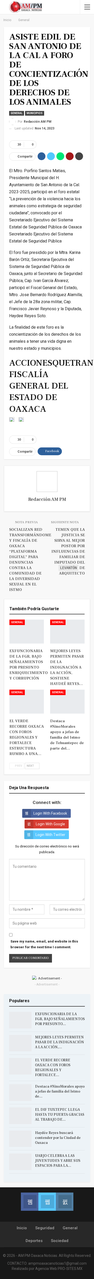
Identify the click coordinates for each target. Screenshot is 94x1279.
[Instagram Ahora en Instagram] (64, 1202)
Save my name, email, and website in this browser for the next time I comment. (44, 944)
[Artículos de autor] (47, 481)
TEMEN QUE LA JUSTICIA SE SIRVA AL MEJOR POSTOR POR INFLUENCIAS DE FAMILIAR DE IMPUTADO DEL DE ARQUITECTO (68, 551)
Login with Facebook (50, 813)
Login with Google (50, 824)
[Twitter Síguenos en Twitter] (47, 1202)
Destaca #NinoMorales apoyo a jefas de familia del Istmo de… (60, 1091)
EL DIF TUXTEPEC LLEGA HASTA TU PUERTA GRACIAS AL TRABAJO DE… (59, 1114)
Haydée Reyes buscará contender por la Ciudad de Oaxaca (58, 1138)
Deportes (34, 1240)
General (16, 113)
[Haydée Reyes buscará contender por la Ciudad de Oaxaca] (20, 1139)
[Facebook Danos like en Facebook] (30, 1202)
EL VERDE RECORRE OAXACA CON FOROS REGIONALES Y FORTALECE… (52, 1067)
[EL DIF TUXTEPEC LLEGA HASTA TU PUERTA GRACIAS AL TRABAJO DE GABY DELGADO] (20, 1115)
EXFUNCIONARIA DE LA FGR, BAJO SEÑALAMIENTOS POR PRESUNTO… (60, 1019)
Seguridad (44, 1228)
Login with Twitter (50, 835)
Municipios (35, 113)
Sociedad (59, 1240)
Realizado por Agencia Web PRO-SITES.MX (47, 1268)
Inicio (22, 1228)
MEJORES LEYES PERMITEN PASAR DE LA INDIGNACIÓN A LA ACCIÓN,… (59, 1042)
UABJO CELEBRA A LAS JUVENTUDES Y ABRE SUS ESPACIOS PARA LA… (57, 1160)
